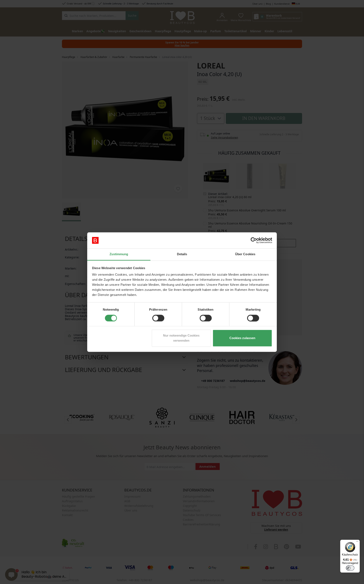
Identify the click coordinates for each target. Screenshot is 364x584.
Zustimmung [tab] (119, 254)
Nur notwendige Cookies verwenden (181, 338)
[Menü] (357, 542)
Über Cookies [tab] (245, 254)
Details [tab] (182, 254)
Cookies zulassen (242, 338)
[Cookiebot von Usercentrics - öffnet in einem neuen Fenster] (253, 240)
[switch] (158, 318)
